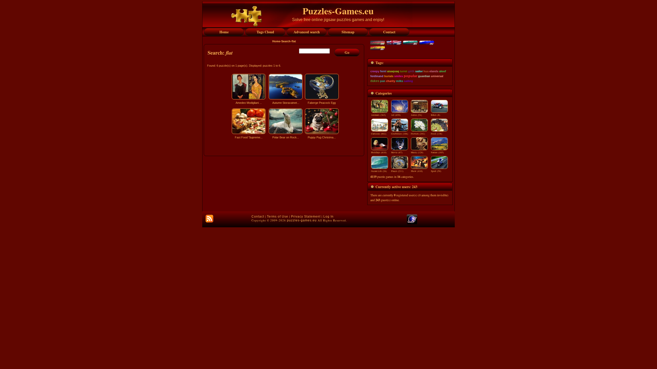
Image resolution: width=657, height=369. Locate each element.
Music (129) (417, 152)
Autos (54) (416, 115)
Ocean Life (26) (379, 171)
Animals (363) (378, 115)
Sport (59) (436, 171)
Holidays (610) (379, 152)
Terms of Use (277, 216)
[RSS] (209, 218)
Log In (328, 216)
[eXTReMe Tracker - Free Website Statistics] (412, 223)
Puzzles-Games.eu (338, 10)
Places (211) (397, 171)
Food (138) (436, 133)
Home (276, 41)
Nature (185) (437, 152)
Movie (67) (396, 152)
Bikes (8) (435, 115)
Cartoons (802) (378, 133)
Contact (258, 216)
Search (286, 41)
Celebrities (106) (399, 133)
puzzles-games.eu (302, 220)
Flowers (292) (418, 133)
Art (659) (396, 115)
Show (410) (417, 171)
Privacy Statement (306, 216)
